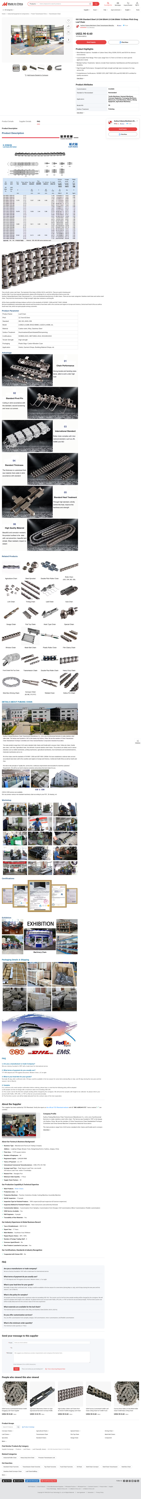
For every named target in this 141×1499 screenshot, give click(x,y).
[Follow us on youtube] (133, 1481)
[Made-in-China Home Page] (12, 4)
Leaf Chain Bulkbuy (31, 1471)
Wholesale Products (70, 1486)
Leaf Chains (5, 1434)
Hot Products (31, 1486)
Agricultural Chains (42, 1431)
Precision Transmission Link (46, 1458)
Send (16, 1369)
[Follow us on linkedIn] (138, 1481)
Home (3, 14)
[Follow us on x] (127, 1481)
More (3, 1475)
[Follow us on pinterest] (135, 1481)
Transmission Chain (55, 14)
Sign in (137, 5)
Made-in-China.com (62, 1489)
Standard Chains (41, 1438)
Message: (9, 1353)
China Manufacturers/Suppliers (55, 1486)
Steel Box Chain (126, 1467)
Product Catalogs (29, 1427)
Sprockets (5, 1438)
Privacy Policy (99, 1492)
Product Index (103, 1486)
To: (11, 1348)
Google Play (18, 1481)
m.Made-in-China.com (75, 1489)
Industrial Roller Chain (9, 1458)
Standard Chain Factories (11, 1467)
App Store (7, 1481)
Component (108, 1438)
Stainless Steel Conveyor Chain (12, 1471)
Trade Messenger (32, 1481)
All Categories (9, 10)
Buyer (95, 10)
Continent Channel (93, 1486)
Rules (137, 10)
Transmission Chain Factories (31, 1467)
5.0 (116, 124)
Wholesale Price (82, 1486)
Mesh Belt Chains (110, 1434)
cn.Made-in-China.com (88, 1489)
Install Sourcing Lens (50, 1481)
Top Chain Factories (50, 1467)
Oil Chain (79, 1467)
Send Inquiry (91, 42)
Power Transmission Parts (39, 14)
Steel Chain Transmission (110, 1467)
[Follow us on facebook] (124, 1481)
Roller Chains (19, 1189)
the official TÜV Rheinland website (57, 1107)
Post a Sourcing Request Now (55, 1369)
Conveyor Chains (7, 1431)
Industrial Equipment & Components (18, 14)
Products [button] (33, 4)
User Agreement (81, 1492)
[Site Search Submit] (96, 4)
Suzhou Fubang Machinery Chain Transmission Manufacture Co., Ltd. (97, 25)
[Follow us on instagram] (130, 1481)
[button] (90, 4)
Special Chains (74, 1431)
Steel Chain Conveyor (92, 1467)
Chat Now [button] (125, 42)
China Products (41, 1486)
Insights (111, 1486)
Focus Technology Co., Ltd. (57, 1492)
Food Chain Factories (66, 1467)
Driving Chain (109, 1431)
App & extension (115, 10)
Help (104, 10)
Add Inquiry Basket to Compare (37, 75)
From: (10, 1343)
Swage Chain (74, 1438)
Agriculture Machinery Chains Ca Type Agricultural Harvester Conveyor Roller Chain (41, 1411)
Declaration (91, 1492)
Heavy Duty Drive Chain (27, 1458)
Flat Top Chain (74, 1434)
